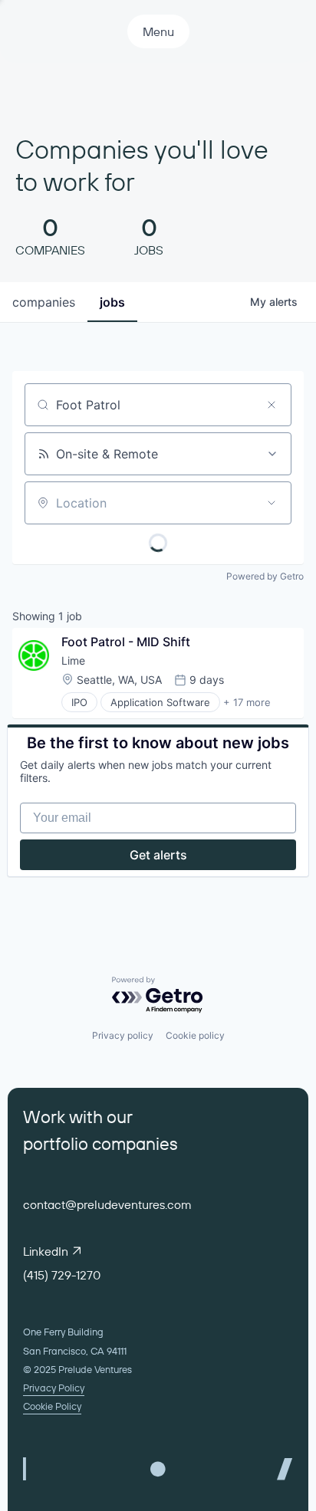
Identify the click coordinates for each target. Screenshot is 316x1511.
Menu (158, 31)
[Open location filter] (271, 503)
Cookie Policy (52, 1406)
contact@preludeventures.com (107, 1204)
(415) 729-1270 (61, 1275)
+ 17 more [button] (247, 702)
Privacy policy (122, 1035)
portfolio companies (100, 1143)
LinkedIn (45, 1251)
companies (43, 302)
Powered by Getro (265, 576)
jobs (112, 302)
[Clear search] (271, 405)
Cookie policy (195, 1035)
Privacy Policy (53, 1387)
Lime (73, 660)
